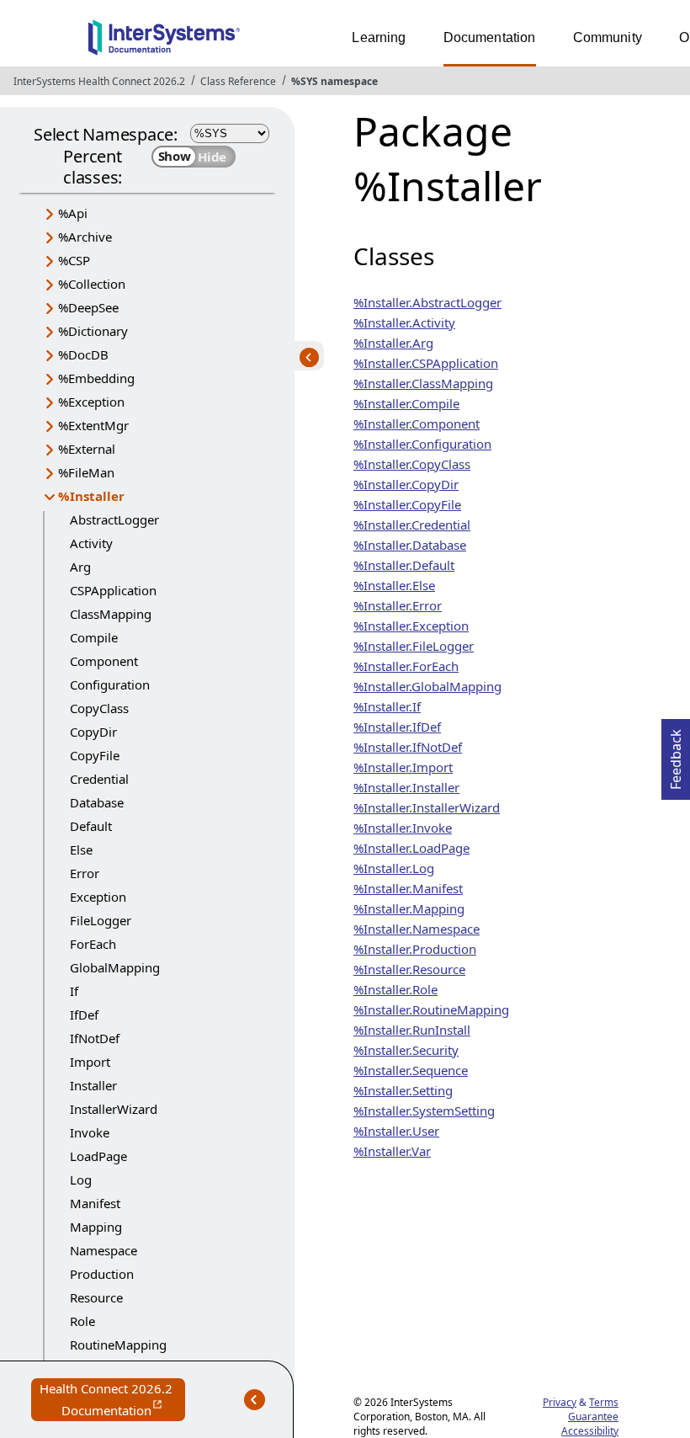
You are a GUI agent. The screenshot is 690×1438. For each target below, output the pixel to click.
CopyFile (94, 755)
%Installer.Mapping (408, 908)
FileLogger (100, 920)
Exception (98, 896)
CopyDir (93, 731)
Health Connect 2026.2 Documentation (112, 1400)
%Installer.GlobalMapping (427, 686)
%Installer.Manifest (408, 888)
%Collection (91, 283)
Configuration (110, 684)
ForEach (93, 943)
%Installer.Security (406, 1049)
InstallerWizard (113, 1108)
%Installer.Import (403, 767)
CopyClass (99, 708)
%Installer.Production (414, 948)
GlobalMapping (115, 967)
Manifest (95, 1203)
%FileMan (86, 472)
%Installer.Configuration (422, 443)
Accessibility (589, 1431)
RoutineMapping (118, 1344)
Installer (93, 1085)
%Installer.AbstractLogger (427, 302)
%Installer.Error (397, 605)
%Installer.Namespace (416, 928)
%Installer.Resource (409, 969)
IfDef (84, 1014)
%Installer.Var (392, 1150)
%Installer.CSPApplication (425, 362)
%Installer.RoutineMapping (431, 1009)
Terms (603, 1402)
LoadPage (98, 1156)
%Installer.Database (409, 544)
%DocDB (83, 354)
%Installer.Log (393, 868)
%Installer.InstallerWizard (426, 807)
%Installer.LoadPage (411, 847)
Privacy (559, 1402)
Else (81, 849)
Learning (379, 37)
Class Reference (238, 81)
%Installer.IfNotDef (407, 746)
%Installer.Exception (411, 625)
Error (84, 873)
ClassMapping (110, 613)
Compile (94, 637)
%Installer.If (387, 706)
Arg (80, 566)
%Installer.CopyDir (406, 484)
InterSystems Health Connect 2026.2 (99, 81)
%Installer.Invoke (402, 827)
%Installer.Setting (403, 1090)
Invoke (89, 1132)
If (74, 991)
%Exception (91, 401)
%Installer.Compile (406, 403)
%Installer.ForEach (406, 666)
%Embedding (96, 378)
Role (82, 1321)
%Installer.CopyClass (411, 463)
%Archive (85, 236)
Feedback (675, 754)
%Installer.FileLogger (413, 645)
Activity (91, 543)
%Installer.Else (394, 585)
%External (86, 448)
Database (97, 802)
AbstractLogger (114, 519)
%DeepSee (88, 307)
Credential (99, 778)
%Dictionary (93, 330)
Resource (96, 1297)
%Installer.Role (395, 989)
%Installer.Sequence (410, 1070)
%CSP (74, 260)
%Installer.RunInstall (411, 1029)
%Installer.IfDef (397, 726)
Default (91, 826)
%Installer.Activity (404, 322)
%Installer (91, 495)
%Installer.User (396, 1130)
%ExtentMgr (93, 425)
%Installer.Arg (393, 342)
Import (90, 1061)
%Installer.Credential (411, 524)
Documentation (489, 37)
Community (607, 37)
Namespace (103, 1250)
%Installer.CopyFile (407, 504)
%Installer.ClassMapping (423, 383)
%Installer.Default (403, 565)
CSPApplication (113, 590)
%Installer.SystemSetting (424, 1110)
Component (104, 660)
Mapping (96, 1226)
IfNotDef (94, 1038)
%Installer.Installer (406, 787)
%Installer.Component (416, 423)
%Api (73, 213)
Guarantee (593, 1416)
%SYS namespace (334, 81)
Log (81, 1179)
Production (102, 1273)
